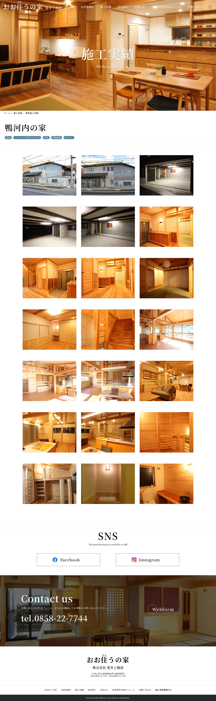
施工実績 (105, 7)
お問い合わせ (195, 7)
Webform (163, 609)
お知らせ (140, 7)
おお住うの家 (66, 7)
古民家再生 (87, 7)
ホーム (7, 113)
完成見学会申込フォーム (166, 7)
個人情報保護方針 (163, 689)
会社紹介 (122, 7)
